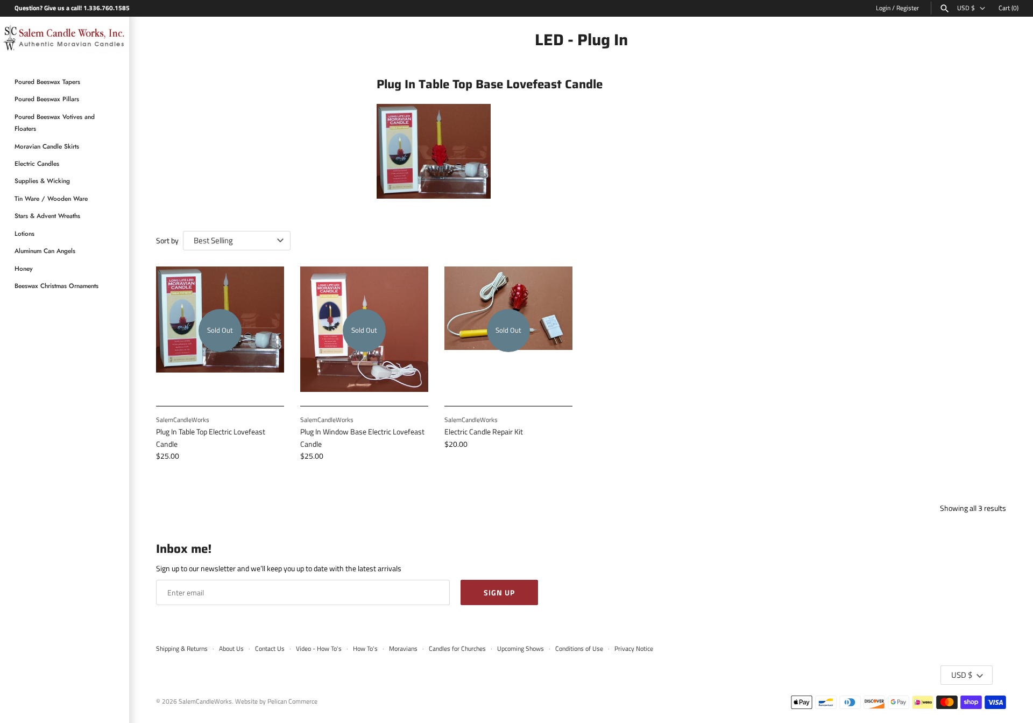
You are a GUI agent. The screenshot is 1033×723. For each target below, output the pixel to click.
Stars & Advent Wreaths (47, 216)
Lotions (24, 233)
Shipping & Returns (182, 649)
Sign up (499, 592)
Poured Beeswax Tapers (47, 82)
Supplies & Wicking (42, 181)
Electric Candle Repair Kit (483, 431)
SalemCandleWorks (205, 701)
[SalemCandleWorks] (64, 40)
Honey (24, 268)
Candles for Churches (457, 649)
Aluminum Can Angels (45, 251)
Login (883, 8)
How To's (365, 649)
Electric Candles (37, 164)
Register (907, 8)
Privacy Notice (633, 649)
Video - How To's (319, 649)
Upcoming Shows (520, 649)
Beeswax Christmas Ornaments (56, 285)
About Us (231, 649)
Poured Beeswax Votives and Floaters (55, 122)
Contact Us (270, 649)
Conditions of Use (579, 649)
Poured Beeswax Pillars (47, 99)
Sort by (167, 240)
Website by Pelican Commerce (276, 701)
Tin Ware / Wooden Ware (51, 198)
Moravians (403, 649)
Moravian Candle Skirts (47, 146)
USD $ (966, 8)
